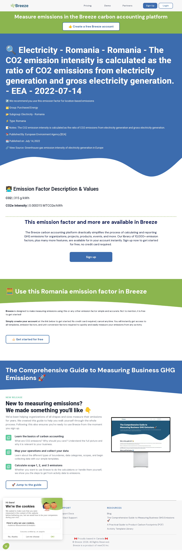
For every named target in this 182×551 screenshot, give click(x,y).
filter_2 (8, 452)
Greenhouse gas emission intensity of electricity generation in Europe (64, 147)
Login (166, 5)
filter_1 (8, 437)
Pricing (88, 5)
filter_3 (8, 466)
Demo (107, 5)
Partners (127, 5)
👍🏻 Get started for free (27, 339)
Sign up (91, 257)
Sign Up (150, 5)
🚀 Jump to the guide (26, 485)
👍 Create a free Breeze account (91, 26)
